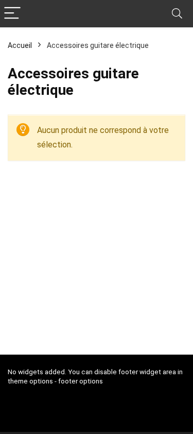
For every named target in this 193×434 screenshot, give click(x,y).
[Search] (177, 13)
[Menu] (12, 13)
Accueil (20, 45)
